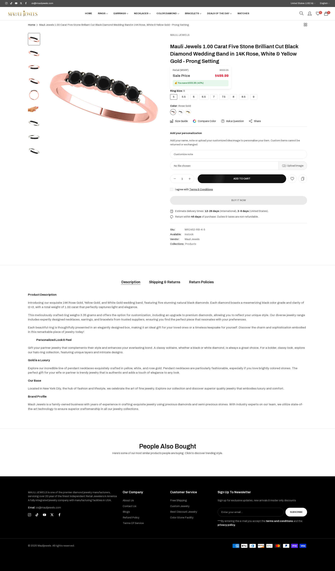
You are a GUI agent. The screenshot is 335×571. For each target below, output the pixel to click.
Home (31, 24)
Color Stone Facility (181, 517)
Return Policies (201, 282)
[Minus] (175, 179)
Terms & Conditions (201, 189)
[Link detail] (6, 3)
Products (190, 244)
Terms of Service (133, 523)
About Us (128, 500)
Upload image (295, 165)
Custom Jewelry (179, 506)
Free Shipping (178, 500)
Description (130, 282)
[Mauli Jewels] (22, 13)
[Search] (301, 13)
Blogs (126, 511)
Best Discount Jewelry (183, 511)
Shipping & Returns (164, 282)
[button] (292, 178)
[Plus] (190, 179)
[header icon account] (310, 13)
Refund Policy (131, 517)
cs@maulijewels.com (44, 507)
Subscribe (296, 512)
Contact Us (129, 506)
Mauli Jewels (179, 35)
